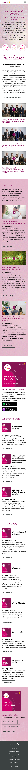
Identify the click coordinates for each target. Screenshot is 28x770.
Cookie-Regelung (14, 762)
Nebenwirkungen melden (14, 759)
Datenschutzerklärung (14, 754)
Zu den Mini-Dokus (9, 722)
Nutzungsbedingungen (14, 751)
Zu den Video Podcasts (10, 727)
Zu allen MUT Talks (9, 731)
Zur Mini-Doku (7, 246)
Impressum (14, 748)
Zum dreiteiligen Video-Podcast (13, 97)
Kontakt (14, 756)
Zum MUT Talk (7, 449)
